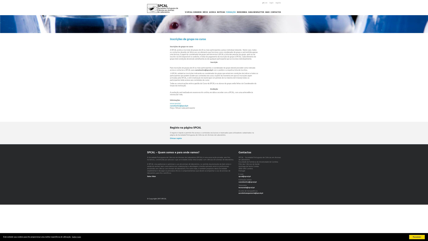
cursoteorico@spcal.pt (248, 182)
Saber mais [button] (76, 237)
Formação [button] (231, 12)
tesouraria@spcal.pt (247, 187)
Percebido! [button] (417, 237)
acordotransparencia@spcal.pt (251, 193)
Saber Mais (151, 176)
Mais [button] (267, 12)
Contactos (276, 12)
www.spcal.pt (175, 103)
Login (271, 2)
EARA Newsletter (256, 12)
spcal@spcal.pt (245, 176)
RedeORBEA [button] (242, 12)
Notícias (221, 12)
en (266, 2)
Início (205, 12)
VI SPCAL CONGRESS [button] (193, 12)
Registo (278, 2)
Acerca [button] (212, 12)
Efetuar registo (176, 138)
